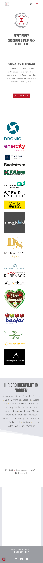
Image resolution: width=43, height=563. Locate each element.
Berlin (18, 396)
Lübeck (14, 411)
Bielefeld (27, 396)
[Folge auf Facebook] (16, 559)
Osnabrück (31, 418)
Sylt (19, 422)
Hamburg (8, 407)
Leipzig (6, 411)
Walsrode (19, 425)
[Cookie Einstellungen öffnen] (3, 560)
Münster (33, 414)
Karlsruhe (19, 407)
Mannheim (11, 414)
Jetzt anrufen (21, 95)
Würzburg (30, 425)
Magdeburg (25, 411)
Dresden (27, 399)
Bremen (36, 396)
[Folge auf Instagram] (21, 559)
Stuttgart (26, 422)
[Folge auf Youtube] (27, 559)
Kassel (29, 407)
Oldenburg (19, 418)
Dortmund (16, 399)
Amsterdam (8, 396)
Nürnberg (7, 418)
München (23, 414)
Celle (7, 399)
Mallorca (36, 411)
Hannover (33, 403)
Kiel (35, 407)
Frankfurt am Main (18, 403)
